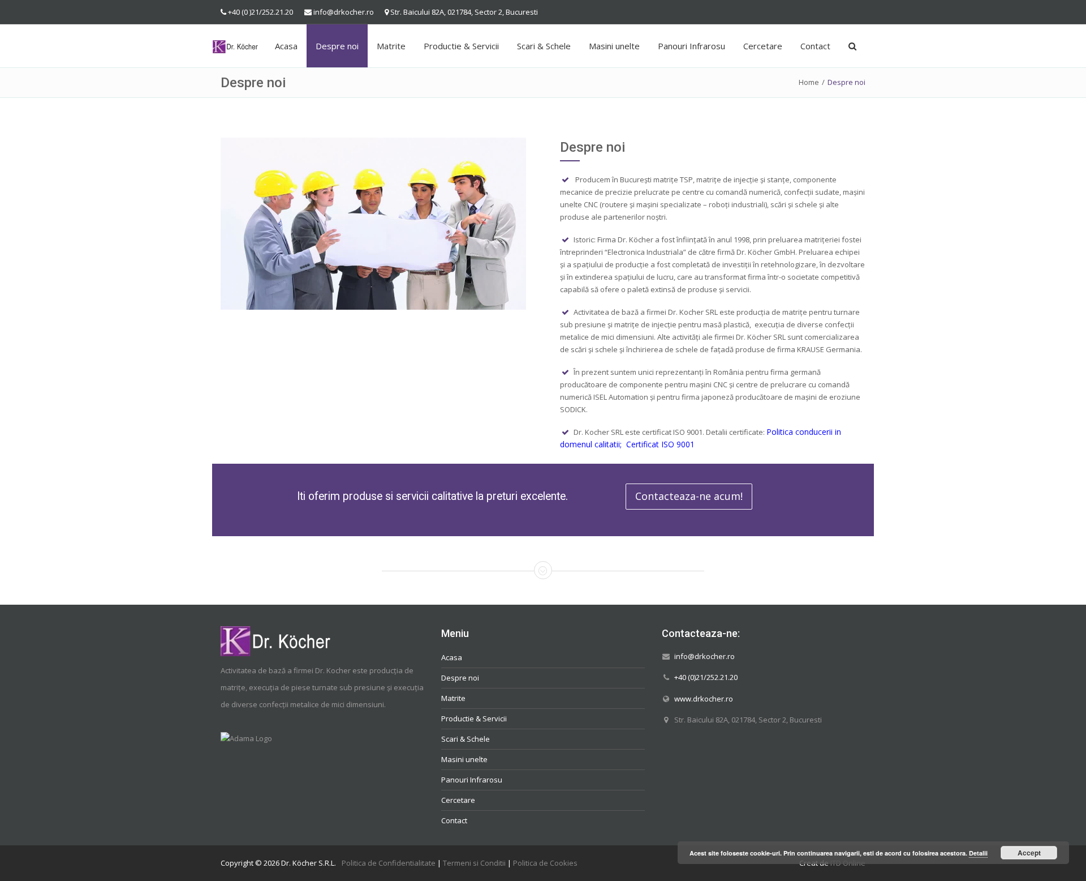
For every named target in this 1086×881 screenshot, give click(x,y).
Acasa (286, 46)
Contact (815, 46)
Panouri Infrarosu (691, 46)
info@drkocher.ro (343, 12)
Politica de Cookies (545, 863)
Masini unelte (614, 46)
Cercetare (762, 46)
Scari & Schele (544, 46)
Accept (1029, 853)
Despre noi (337, 46)
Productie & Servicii (461, 46)
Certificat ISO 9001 (660, 444)
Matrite (391, 46)
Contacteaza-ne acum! (689, 496)
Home (809, 82)
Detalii (978, 853)
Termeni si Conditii (474, 863)
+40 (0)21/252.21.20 (706, 677)
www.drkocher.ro (703, 698)
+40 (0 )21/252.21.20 (260, 12)
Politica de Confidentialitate (389, 863)
